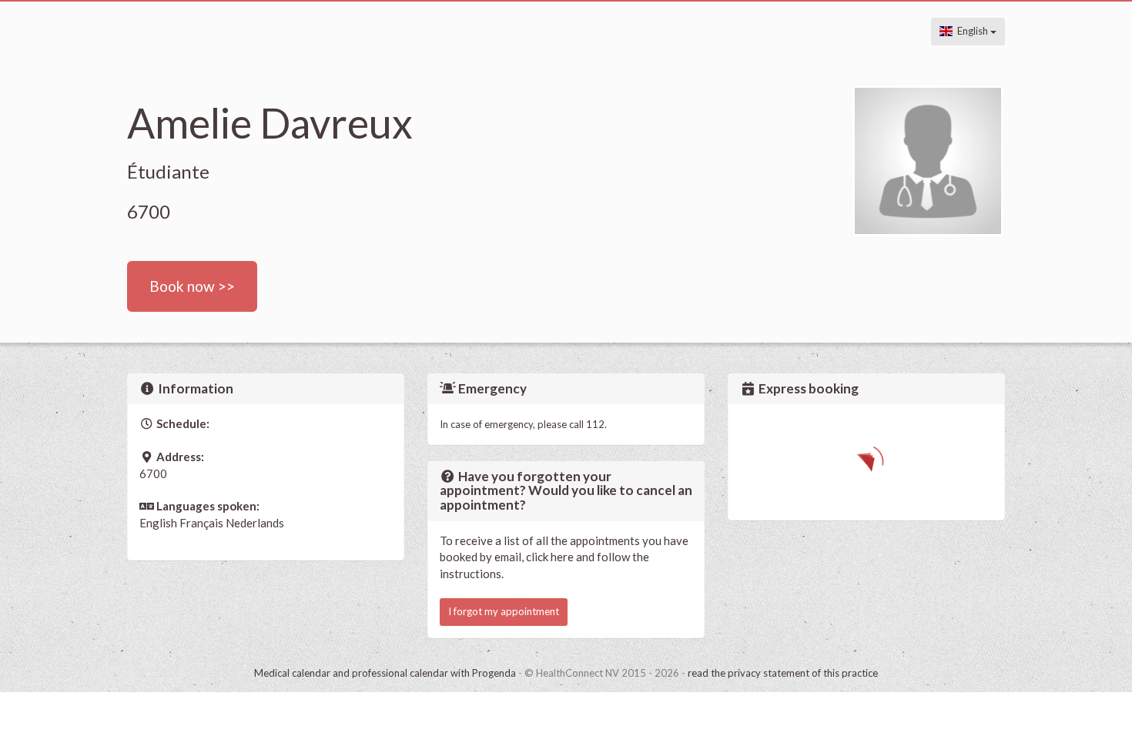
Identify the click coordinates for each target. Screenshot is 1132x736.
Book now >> (192, 286)
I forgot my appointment (503, 611)
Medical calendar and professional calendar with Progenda (385, 673)
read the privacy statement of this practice (783, 673)
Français (201, 523)
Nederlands (255, 523)
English (971, 31)
